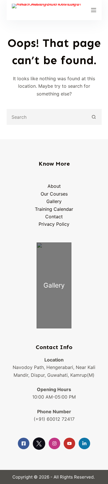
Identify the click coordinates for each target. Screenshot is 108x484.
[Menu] (93, 10)
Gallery (54, 201)
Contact (54, 216)
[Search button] (93, 117)
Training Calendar (54, 209)
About (54, 186)
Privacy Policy (54, 224)
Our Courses (54, 194)
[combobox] (46, 117)
